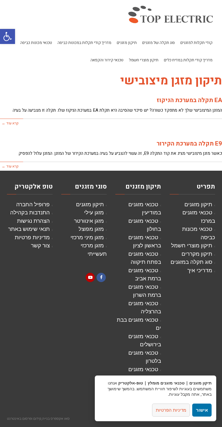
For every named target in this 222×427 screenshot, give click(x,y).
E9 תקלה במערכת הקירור (189, 143)
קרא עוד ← (10, 123)
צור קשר (40, 245)
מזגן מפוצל (91, 228)
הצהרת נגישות (33, 220)
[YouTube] (90, 277)
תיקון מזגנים (198, 204)
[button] (7, 36)
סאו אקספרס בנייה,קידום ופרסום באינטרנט (38, 418)
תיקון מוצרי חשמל (191, 245)
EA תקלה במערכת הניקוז (189, 100)
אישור (202, 410)
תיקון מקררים (197, 253)
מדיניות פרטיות (32, 237)
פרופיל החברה (33, 204)
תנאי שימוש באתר (29, 228)
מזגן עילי (94, 212)
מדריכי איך (199, 270)
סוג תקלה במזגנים (191, 261)
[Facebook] (101, 277)
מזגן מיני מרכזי (87, 237)
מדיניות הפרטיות (171, 410)
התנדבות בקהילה (30, 212)
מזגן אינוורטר (89, 220)
